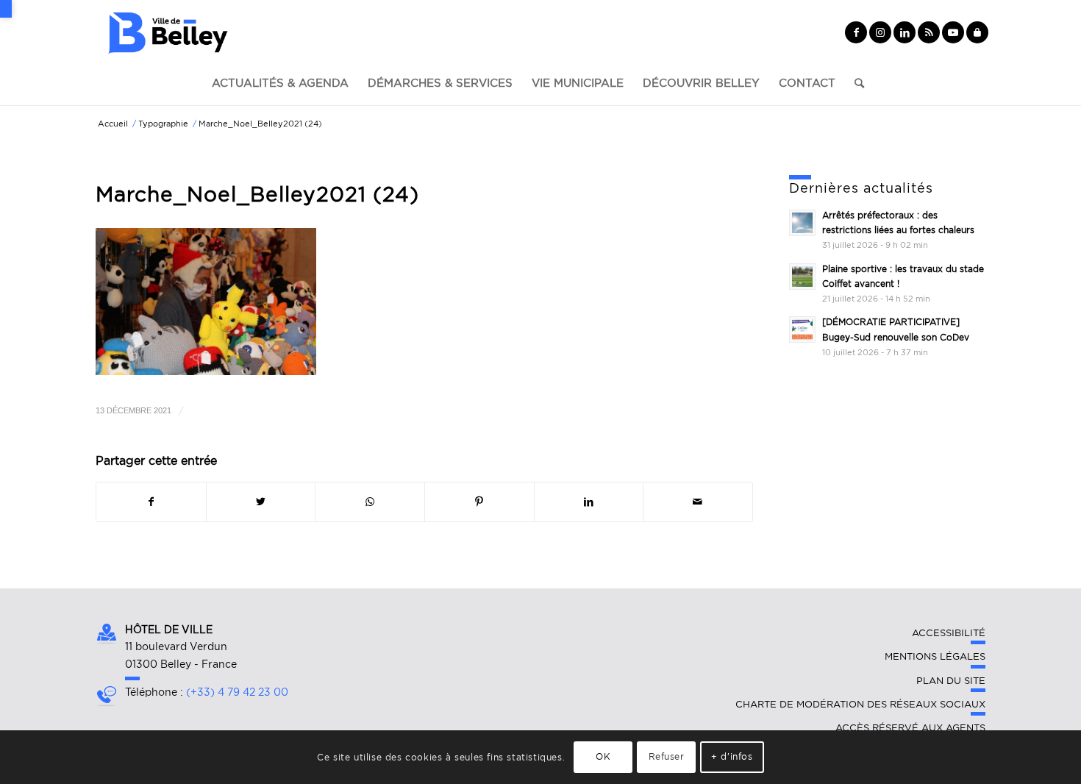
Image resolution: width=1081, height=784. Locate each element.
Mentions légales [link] (935, 656)
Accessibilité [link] (948, 632)
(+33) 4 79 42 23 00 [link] (237, 692)
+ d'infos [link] (731, 756)
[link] (6, 9)
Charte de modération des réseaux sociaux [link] (860, 704)
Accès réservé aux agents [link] (910, 727)
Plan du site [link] (950, 680)
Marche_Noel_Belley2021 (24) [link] (257, 194)
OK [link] (603, 756)
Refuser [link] (667, 756)
